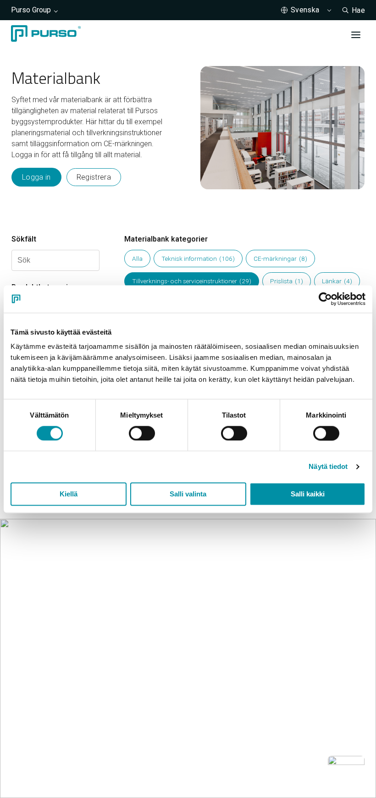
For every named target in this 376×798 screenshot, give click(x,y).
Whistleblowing (164, 764)
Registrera (94, 177)
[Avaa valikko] (356, 35)
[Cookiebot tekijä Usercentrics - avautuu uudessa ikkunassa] (325, 299)
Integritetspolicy (103, 764)
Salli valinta (188, 494)
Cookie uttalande (38, 764)
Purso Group (31, 10)
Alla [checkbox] (137, 258)
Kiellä (68, 494)
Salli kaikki (308, 494)
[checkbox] (198, 258)
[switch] (142, 433)
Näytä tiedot (328, 466)
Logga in (36, 177)
